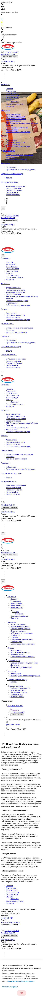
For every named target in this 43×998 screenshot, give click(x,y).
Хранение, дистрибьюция (16, 159)
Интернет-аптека (13, 144)
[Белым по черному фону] (1, 17)
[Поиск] (3, 208)
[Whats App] (7, 203)
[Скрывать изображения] (2, 33)
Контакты (10, 106)
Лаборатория (11, 167)
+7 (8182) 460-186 (12, 52)
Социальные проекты (14, 104)
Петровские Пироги (14, 190)
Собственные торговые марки (18, 132)
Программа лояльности (15, 116)
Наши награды (12, 97)
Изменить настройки (10, 986)
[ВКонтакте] (7, 199)
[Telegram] (6, 201)
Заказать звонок (17, 715)
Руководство (11, 91)
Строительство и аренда (12, 174)
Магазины (5, 110)
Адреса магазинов (13, 114)
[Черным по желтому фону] (1, 23)
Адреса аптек (11, 140)
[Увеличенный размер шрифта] (3, 10)
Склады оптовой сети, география (19, 155)
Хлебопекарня (11, 129)
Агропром (5, 163)
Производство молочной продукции (20, 169)
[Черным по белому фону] (1, 15)
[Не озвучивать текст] (2, 40)
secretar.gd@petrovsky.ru (10, 922)
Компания (5, 85)
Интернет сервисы (9, 182)
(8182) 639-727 (7, 918)
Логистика (10, 157)
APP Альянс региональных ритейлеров (22, 123)
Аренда (9, 178)
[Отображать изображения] (2, 30)
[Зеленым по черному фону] (1, 25)
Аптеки (4, 136)
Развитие (9, 125)
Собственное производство (17, 127)
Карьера (9, 100)
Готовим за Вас (12, 193)
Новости (9, 89)
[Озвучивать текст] (2, 38)
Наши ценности (12, 95)
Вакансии (15, 102)
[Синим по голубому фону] (1, 20)
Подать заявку (7, 701)
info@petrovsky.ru (8, 61)
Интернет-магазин (13, 121)
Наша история (11, 93)
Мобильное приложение (16, 119)
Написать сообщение (9, 57)
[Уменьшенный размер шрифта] (2, 4)
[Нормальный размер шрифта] (2, 7)
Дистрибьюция (8, 150)
